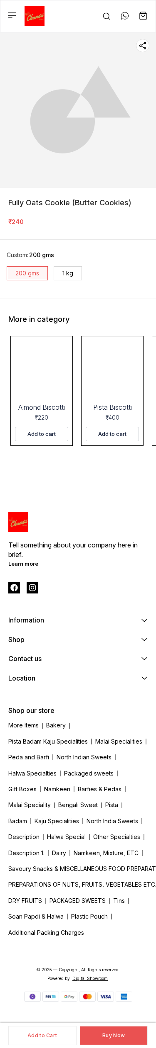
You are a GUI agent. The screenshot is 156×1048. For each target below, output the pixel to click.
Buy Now (113, 1035)
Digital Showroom (90, 978)
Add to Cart (42, 1035)
